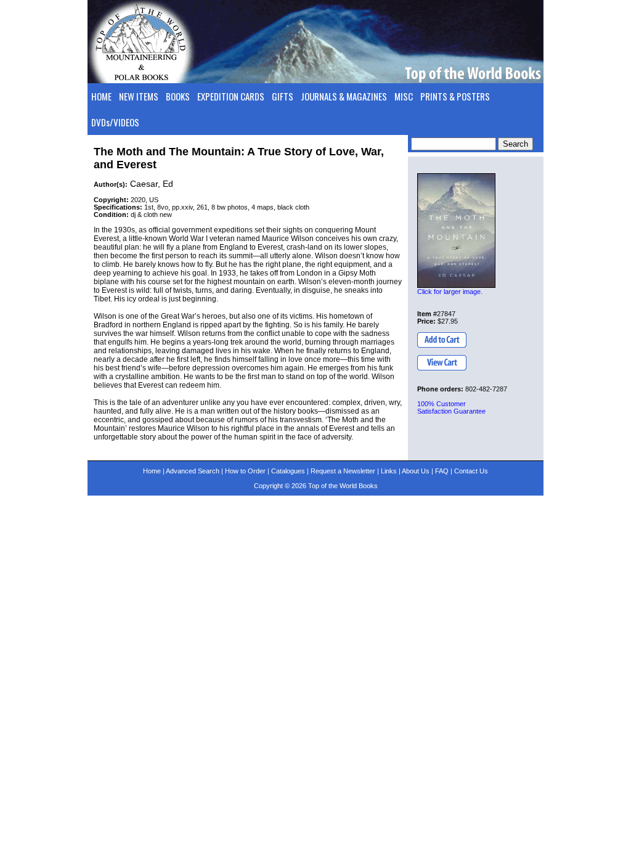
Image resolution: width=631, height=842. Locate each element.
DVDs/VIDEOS (115, 122)
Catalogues (288, 471)
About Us (415, 471)
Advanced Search (192, 471)
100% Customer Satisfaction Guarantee (451, 407)
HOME (101, 96)
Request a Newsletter (343, 471)
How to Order (245, 471)
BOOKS (178, 96)
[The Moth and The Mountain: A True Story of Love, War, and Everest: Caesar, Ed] (456, 230)
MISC (403, 96)
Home (152, 471)
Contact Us (471, 471)
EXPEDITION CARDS (230, 96)
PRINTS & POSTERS (455, 96)
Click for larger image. (449, 291)
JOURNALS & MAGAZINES (344, 96)
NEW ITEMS (138, 96)
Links (389, 471)
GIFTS (282, 96)
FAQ (442, 471)
